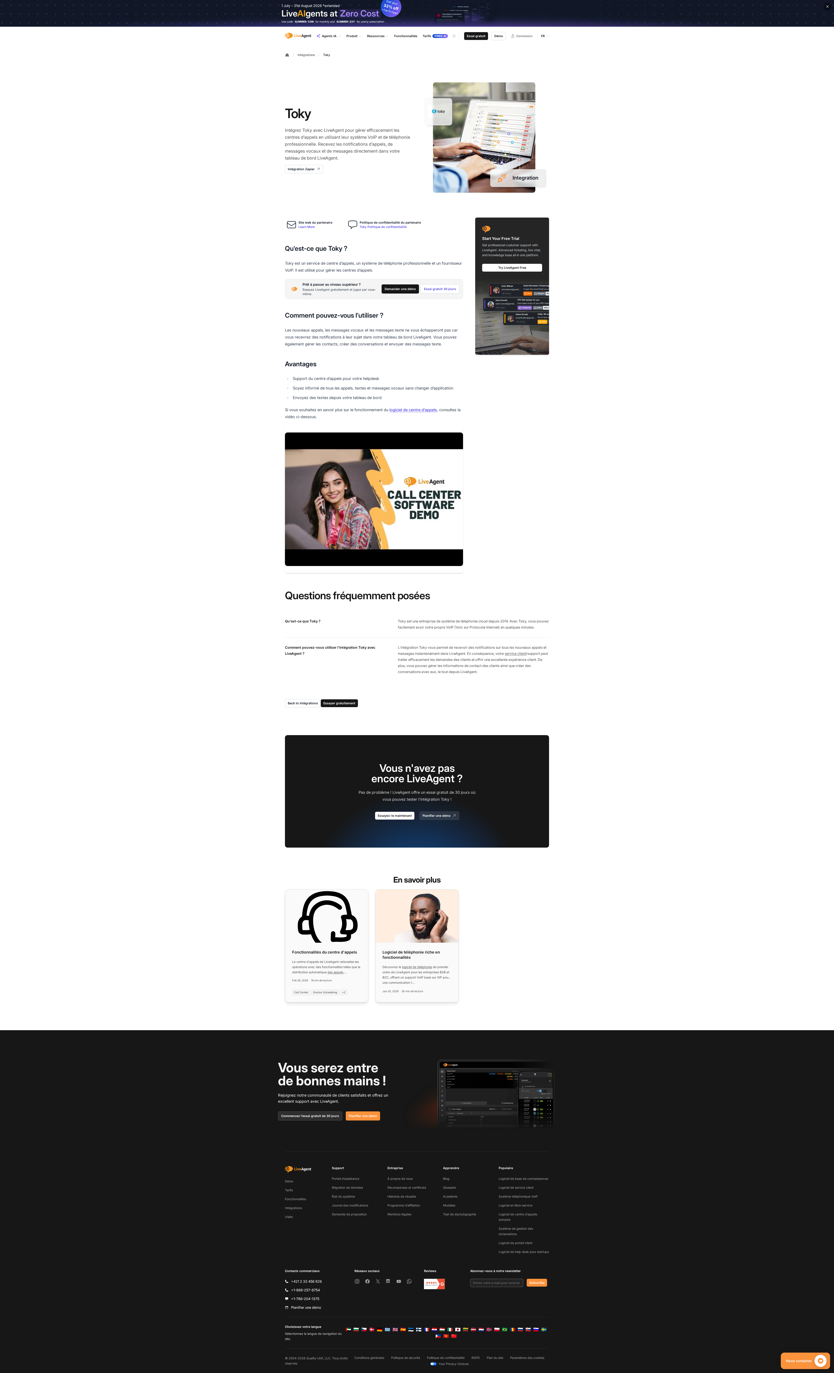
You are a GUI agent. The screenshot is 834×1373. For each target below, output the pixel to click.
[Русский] (520, 1330)
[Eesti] (411, 1330)
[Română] (512, 1330)
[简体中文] (454, 1336)
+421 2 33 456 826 (306, 1281)
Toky (326, 55)
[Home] (287, 55)
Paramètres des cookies (527, 1358)
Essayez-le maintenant (395, 815)
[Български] (356, 1330)
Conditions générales (369, 1358)
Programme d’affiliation (403, 1205)
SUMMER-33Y (345, 21)
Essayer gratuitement (339, 703)
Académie (450, 1196)
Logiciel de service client (516, 1187)
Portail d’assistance (345, 1178)
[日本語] (457, 1330)
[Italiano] (450, 1330)
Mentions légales (399, 1214)
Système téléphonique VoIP (518, 1196)
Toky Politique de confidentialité (383, 227)
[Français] (426, 1330)
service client (515, 653)
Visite (289, 1217)
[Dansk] (371, 1330)
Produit (351, 36)
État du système (343, 1196)
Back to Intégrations (303, 703)
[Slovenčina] (528, 1330)
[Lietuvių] (465, 1330)
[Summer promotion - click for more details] (417, 13)
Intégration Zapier (301, 169)
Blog (446, 1178)
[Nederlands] (481, 1330)
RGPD (476, 1358)
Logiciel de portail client (515, 1243)
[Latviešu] (473, 1330)
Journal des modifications (350, 1205)
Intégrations (306, 55)
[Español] (403, 1330)
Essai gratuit (476, 36)
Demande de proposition (349, 1214)
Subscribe (536, 1282)
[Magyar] (442, 1330)
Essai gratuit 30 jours (440, 289)
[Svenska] (543, 1330)
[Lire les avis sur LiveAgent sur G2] (434, 1284)
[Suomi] (418, 1330)
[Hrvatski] (434, 1330)
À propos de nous (400, 1178)
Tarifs (289, 1190)
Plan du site (495, 1358)
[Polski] (497, 1330)
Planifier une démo (436, 815)
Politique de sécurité (405, 1358)
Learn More (306, 227)
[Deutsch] (379, 1330)
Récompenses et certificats (406, 1187)
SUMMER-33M (304, 21)
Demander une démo (400, 289)
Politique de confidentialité (446, 1358)
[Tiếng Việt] (446, 1336)
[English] (395, 1330)
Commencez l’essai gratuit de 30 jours (310, 1116)
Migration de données (347, 1187)
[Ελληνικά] (387, 1330)
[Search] (457, 36)
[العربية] (348, 1330)
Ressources (376, 36)
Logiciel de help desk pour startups (524, 1252)
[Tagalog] (438, 1336)
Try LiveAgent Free (512, 267)
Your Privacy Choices (454, 1364)
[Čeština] (364, 1330)
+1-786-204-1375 (305, 1299)
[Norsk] (489, 1330)
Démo (498, 36)
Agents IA (329, 36)
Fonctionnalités (295, 1199)
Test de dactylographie (459, 1214)
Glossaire (449, 1187)
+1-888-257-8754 (305, 1290)
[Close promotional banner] (827, 6)
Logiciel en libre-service (515, 1205)
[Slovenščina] (536, 1330)
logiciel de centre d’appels (413, 410)
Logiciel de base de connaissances (523, 1178)
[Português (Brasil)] (504, 1330)
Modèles (449, 1205)
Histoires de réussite (401, 1196)
